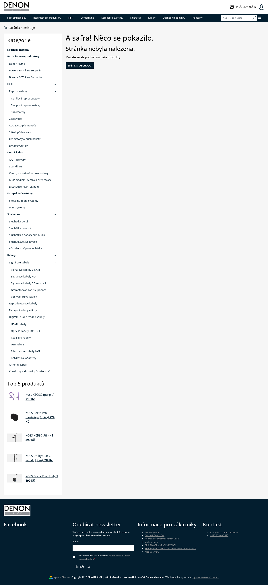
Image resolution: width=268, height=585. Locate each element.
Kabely (11, 255)
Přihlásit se (82, 566)
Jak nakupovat (152, 532)
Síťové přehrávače (20, 132)
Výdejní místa (151, 541)
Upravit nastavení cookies (206, 577)
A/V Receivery (17, 159)
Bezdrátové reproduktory (23, 56)
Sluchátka (13, 214)
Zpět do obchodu (80, 65)
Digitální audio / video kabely (26, 317)
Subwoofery (18, 112)
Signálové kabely (19, 262)
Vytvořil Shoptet (62, 577)
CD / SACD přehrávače (22, 125)
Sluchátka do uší (19, 221)
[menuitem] (17, 18)
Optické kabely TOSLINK (25, 331)
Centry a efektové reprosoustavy (28, 173)
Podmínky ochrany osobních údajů (162, 538)
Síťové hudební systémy (23, 200)
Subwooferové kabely (24, 296)
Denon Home (17, 63)
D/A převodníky (18, 145)
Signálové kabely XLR (23, 276)
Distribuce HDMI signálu (24, 186)
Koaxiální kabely (21, 337)
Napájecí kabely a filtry (23, 310)
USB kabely (17, 344)
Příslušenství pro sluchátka (25, 248)
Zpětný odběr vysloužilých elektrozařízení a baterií (170, 548)
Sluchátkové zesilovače (23, 241)
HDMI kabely (18, 324)
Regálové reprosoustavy (25, 98)
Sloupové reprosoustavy (25, 105)
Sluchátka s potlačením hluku (27, 235)
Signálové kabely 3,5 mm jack (28, 283)
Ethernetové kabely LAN (25, 351)
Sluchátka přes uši (20, 228)
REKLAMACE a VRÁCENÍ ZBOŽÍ (160, 545)
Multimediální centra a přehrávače (30, 180)
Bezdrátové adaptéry (23, 358)
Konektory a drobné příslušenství (29, 371)
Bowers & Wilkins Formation (26, 77)
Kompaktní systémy (20, 193)
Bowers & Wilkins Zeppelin (25, 70)
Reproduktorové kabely (23, 303)
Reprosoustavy (18, 91)
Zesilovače (15, 118)
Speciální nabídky (18, 49)
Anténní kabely (18, 364)
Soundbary (15, 166)
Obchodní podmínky (155, 535)
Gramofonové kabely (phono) (28, 290)
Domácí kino (15, 152)
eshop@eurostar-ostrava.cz (224, 532)
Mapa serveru (152, 551)
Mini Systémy (17, 207)
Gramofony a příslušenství (25, 139)
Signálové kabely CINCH (25, 269)
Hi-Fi (10, 84)
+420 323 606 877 (219, 535)
